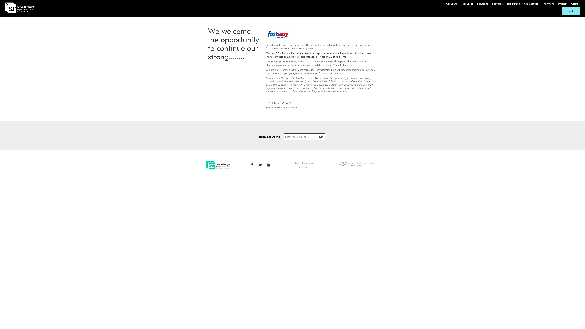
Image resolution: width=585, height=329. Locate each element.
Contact (575, 3)
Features (497, 3)
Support (562, 3)
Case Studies (532, 3)
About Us (451, 3)
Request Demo (269, 136)
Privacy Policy (301, 166)
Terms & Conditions (304, 162)
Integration (513, 3)
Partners (548, 3)
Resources (467, 3)
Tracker (571, 11)
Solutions (482, 3)
